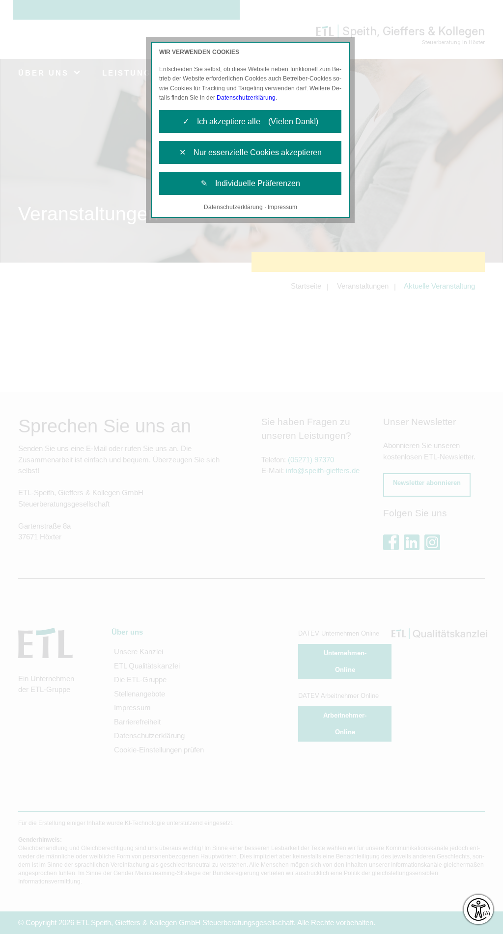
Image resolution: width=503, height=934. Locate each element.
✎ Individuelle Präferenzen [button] (250, 183)
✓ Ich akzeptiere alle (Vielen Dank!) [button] (250, 121)
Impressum (282, 207)
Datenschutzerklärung (246, 97)
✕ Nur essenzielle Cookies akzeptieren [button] (250, 152)
